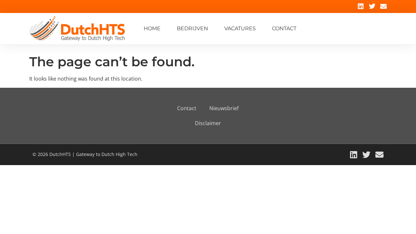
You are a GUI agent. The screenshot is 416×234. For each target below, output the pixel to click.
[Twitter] (372, 6)
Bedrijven (192, 28)
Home (152, 28)
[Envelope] (383, 6)
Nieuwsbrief (224, 108)
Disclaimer (208, 123)
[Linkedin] (361, 6)
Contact (284, 28)
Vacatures (240, 28)
